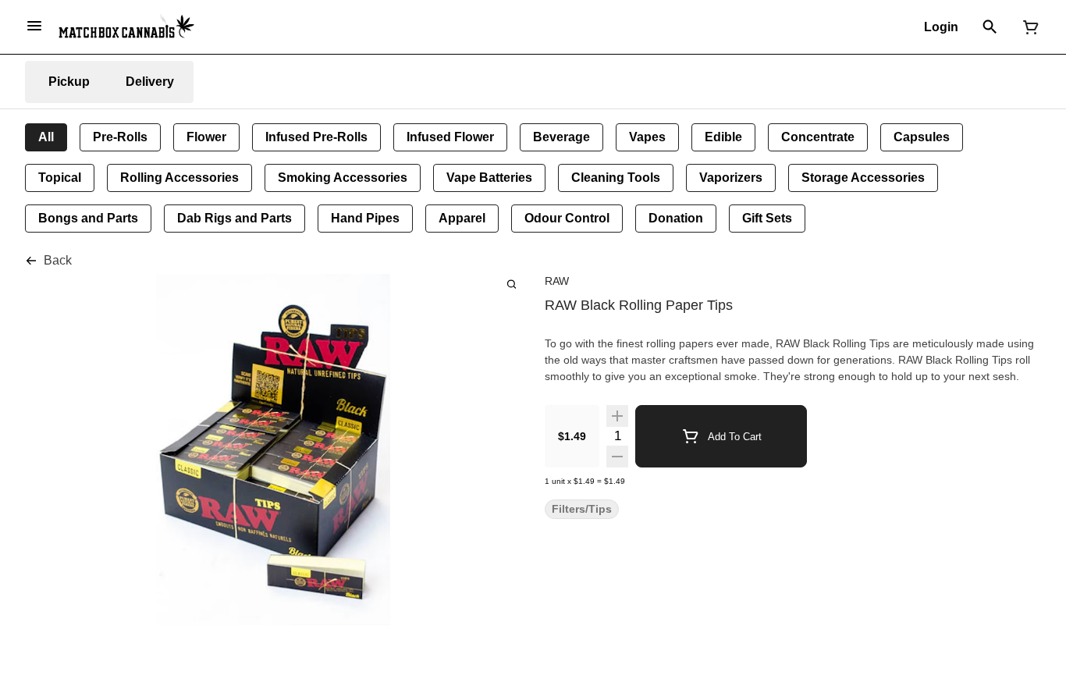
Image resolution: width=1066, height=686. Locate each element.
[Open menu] (34, 25)
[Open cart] (1027, 27)
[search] (511, 283)
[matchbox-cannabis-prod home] (126, 26)
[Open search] (990, 27)
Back (58, 260)
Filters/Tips (582, 509)
